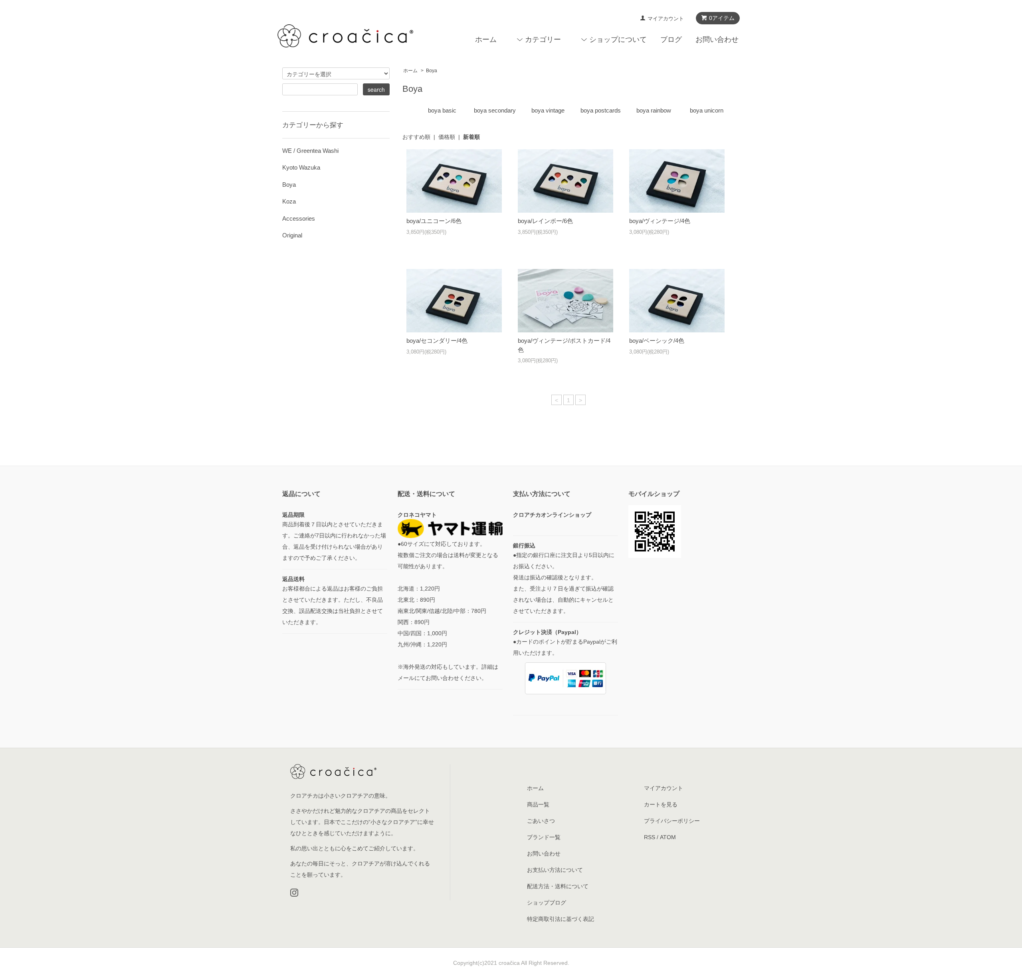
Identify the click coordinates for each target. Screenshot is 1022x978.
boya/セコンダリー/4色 (436, 340)
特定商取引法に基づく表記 (560, 919)
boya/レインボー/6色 (545, 220)
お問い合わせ (717, 39)
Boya (431, 70)
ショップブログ (546, 902)
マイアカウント (666, 19)
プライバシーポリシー (672, 821)
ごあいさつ (541, 821)
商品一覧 (538, 804)
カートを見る (660, 804)
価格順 (446, 137)
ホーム (486, 39)
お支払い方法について (555, 870)
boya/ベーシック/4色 (656, 340)
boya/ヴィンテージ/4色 (659, 220)
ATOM (668, 837)
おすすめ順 (416, 137)
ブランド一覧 (544, 837)
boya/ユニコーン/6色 (433, 220)
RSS (649, 837)
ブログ (671, 39)
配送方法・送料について (557, 886)
